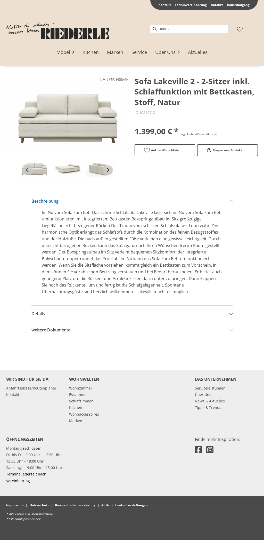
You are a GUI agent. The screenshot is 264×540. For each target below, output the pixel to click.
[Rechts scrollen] (108, 170)
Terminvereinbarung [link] (191, 5)
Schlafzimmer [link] (81, 401)
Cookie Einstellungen (131, 505)
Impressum (15, 505)
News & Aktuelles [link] (210, 401)
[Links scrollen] (28, 170)
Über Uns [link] (203, 394)
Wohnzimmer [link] (80, 388)
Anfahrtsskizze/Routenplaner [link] (31, 388)
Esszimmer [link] (78, 394)
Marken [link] (75, 420)
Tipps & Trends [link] (208, 407)
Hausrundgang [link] (238, 5)
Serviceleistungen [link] (210, 388)
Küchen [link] (75, 407)
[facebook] (198, 449)
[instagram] (209, 449)
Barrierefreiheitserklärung (75, 505)
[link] (63, 52)
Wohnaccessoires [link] (84, 414)
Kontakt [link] (165, 5)
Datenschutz (39, 505)
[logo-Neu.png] (57, 29)
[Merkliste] (240, 29)
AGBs (105, 505)
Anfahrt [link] (217, 5)
